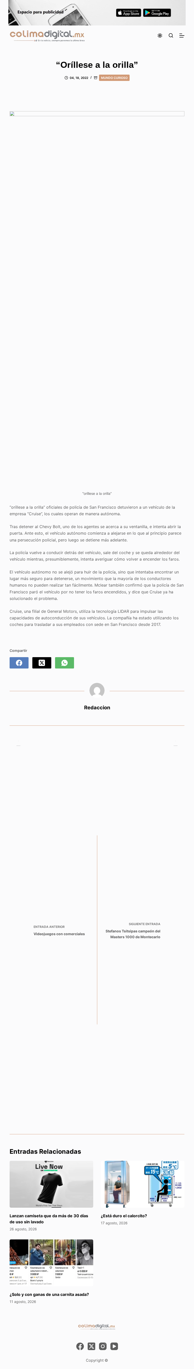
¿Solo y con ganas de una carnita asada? (49, 1294)
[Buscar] (171, 35)
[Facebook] (19, 662)
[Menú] (181, 35)
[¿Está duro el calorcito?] (142, 1184)
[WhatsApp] (64, 662)
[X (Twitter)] (41, 662)
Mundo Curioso (114, 78)
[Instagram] (103, 1346)
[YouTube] (114, 1346)
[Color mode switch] (159, 35)
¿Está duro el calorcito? (124, 1215)
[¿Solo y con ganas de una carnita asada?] (51, 1262)
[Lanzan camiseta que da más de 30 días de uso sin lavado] (51, 1184)
